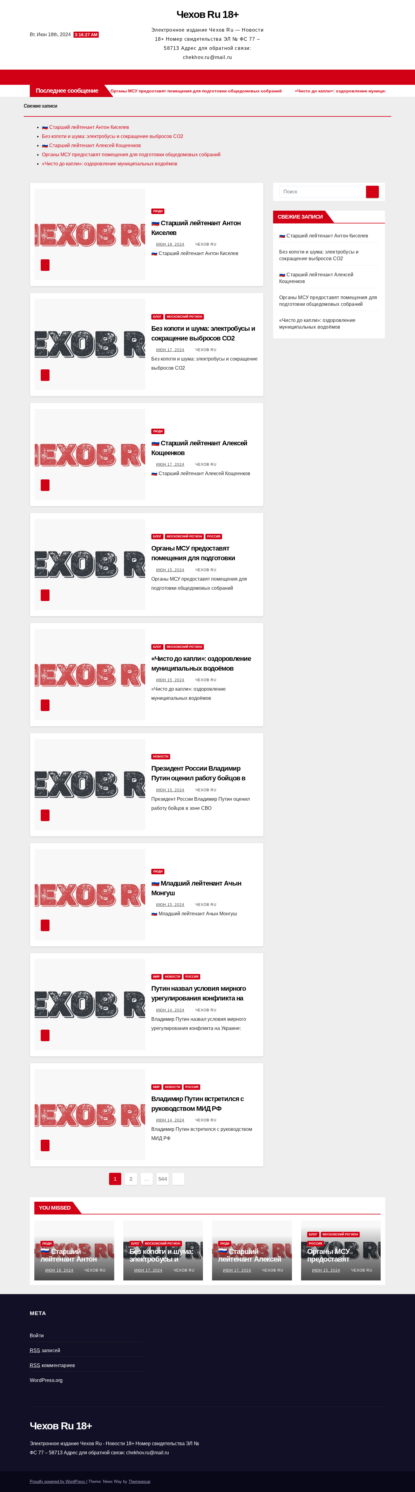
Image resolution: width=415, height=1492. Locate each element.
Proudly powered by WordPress (58, 1481)
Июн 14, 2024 (170, 1010)
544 (162, 1179)
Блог (157, 316)
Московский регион (184, 316)
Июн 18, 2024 (170, 244)
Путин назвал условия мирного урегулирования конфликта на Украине (198, 998)
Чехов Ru (205, 244)
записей (45, 1350)
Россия (213, 536)
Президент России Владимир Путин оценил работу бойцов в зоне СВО (198, 778)
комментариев (52, 1365)
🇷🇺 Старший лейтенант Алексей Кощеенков (91, 145)
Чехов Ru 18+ (208, 14)
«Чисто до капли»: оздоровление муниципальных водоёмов (109, 163)
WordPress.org (46, 1380)
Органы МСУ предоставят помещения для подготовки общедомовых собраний (131, 154)
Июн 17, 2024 (170, 350)
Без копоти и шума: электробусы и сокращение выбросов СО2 (112, 136)
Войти (37, 1335)
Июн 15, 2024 (170, 570)
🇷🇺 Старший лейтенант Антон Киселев (85, 127)
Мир (156, 976)
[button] (383, 77)
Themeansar (139, 1481)
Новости (160, 756)
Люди (158, 211)
